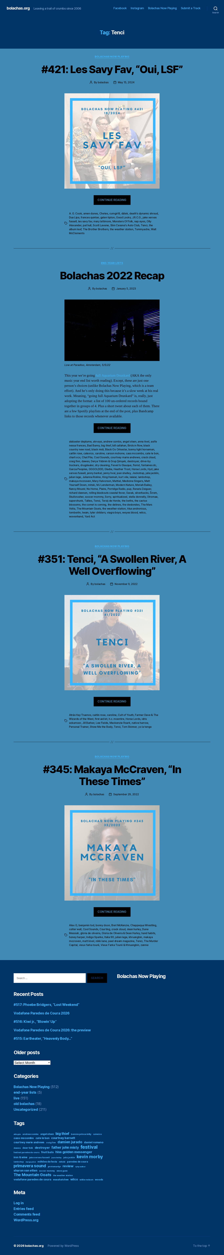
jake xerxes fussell (39, 1157)
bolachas (103, 82)
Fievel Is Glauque (121, 465)
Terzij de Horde (111, 500)
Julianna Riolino (91, 477)
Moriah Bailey (143, 485)
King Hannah (109, 477)
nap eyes (139, 221)
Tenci (144, 225)
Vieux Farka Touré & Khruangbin (120, 945)
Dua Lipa (74, 217)
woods (99, 1179)
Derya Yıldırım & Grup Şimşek (108, 461)
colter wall (75, 929)
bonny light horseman (141, 449)
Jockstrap (138, 473)
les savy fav (85, 221)
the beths (127, 500)
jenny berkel (94, 473)
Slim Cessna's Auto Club (125, 225)
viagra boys (114, 512)
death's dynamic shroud (143, 213)
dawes (85, 461)
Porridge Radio (116, 488)
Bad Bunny (93, 445)
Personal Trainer (79, 726)
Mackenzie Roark (120, 722)
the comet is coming (94, 504)
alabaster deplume (80, 441)
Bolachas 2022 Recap (112, 275)
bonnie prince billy (81, 1134)
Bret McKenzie (120, 925)
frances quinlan (90, 217)
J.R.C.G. (136, 217)
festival (89, 1147)
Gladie (108, 469)
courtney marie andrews (125, 457)
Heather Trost (122, 469)
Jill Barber (88, 722)
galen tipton (107, 217)
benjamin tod (86, 925)
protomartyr (54, 1166)
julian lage (75, 477)
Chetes (103, 213)
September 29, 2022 (126, 794)
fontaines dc (148, 465)
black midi (98, 449)
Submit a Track (191, 8)
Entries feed (24, 1209)
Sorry (108, 496)
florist (136, 465)
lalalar (133, 477)
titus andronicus (136, 508)
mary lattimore (102, 221)
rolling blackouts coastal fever (107, 492)
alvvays (97, 441)
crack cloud (148, 457)
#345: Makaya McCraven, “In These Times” (112, 775)
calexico (88, 453)
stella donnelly (137, 496)
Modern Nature (125, 485)
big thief (106, 445)
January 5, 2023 (126, 288)
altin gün (17, 1134)
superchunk (76, 500)
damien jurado (70, 1142)
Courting (105, 929)
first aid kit (101, 718)
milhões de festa (47, 1161)
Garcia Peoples (78, 469)
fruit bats (47, 1152)
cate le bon (152, 453)
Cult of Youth (126, 715)
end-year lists (112, 263)
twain (85, 512)
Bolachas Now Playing (162, 8)
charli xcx (74, 457)
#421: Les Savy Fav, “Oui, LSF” (112, 69)
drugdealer (86, 465)
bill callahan (119, 445)
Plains (102, 488)
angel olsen (129, 441)
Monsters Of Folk (122, 221)
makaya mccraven (80, 481)
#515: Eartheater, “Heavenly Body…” (43, 1038)
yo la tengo (145, 726)
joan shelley (124, 473)
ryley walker (80, 1167)
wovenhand (76, 516)
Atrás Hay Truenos (80, 715)
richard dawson (78, 492)
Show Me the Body (101, 726)
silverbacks (142, 492)
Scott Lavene (101, 225)
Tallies (88, 500)
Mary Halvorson (101, 481)
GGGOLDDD (96, 469)
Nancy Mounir (77, 488)
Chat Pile (87, 457)
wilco (142, 512)
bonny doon (103, 925)
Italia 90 (109, 937)
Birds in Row (135, 445)
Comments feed (27, 1214)
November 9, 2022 (126, 584)
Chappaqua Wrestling (143, 925)
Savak (130, 492)
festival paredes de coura (26, 1152)
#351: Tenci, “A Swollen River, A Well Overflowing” (112, 565)
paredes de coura (77, 1161)
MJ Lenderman (105, 485)
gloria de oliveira (90, 933)
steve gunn (62, 1171)
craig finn (74, 461)
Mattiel (116, 481)
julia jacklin (152, 473)
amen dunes (90, 213)
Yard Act (89, 516)
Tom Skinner (129, 726)
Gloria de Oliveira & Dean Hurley (121, 933)
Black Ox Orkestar (116, 449)
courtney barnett (63, 1138)
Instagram (137, 8)
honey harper (77, 937)
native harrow (140, 722)
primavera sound (30, 1165)
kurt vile (123, 477)
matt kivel (88, 941)
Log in (18, 1203)
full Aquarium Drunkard (113, 375)
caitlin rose (75, 453)
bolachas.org (18, 8)
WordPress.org (26, 1220)
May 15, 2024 (126, 82)
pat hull (87, 225)
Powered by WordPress (63, 1245)
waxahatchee (61, 1179)
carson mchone (115, 453)
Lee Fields (102, 722)
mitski (91, 485)
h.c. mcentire (116, 718)
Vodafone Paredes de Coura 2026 (42, 1013)
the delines (114, 504)
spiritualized (120, 496)
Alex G (73, 925)
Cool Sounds (101, 457)
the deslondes (131, 504)
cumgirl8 (114, 213)
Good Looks (123, 217)
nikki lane (101, 941)
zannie (144, 945)
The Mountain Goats (89, 508)
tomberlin (75, 512)
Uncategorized (26, 1109)
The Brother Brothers (96, 229)
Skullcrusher (76, 496)
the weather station (121, 229)
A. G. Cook (75, 213)
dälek (124, 213)
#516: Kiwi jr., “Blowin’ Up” (35, 1022)
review (68, 1166)
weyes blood (130, 512)
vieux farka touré (89, 945)
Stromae (152, 496)
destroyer (133, 461)
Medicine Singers (132, 481)
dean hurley (134, 929)
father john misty (65, 1147)
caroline (100, 453)
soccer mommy (94, 496)
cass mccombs (135, 453)
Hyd (150, 469)
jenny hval (109, 473)
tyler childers (97, 512)
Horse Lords (139, 469)
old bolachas (24, 1104)
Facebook (120, 8)
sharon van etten (25, 1170)
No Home (92, 488)
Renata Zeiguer (142, 488)
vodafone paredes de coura (32, 1179)
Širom (153, 492)
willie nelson (86, 1179)
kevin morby (90, 1156)
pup (129, 488)
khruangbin (135, 937)
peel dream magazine (121, 941)
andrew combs (112, 441)
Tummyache (142, 229)
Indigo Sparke (94, 937)
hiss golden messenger (73, 1152)
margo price (31, 1162)
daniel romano (93, 1142)
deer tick (27, 1147)
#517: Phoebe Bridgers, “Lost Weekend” (46, 1005)
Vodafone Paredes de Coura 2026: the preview (52, 1030)
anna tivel (143, 441)
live (17, 1098)
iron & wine (20, 1157)
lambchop (144, 477)
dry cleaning (102, 465)
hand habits (148, 933)
